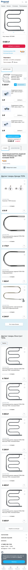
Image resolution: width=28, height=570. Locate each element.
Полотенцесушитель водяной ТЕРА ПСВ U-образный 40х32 (13, 272)
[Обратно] (3, 78)
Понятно (14, 562)
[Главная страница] (5, 2)
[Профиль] (3, 568)
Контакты (3, 540)
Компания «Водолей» (6, 537)
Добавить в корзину (14, 46)
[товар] (14, 188)
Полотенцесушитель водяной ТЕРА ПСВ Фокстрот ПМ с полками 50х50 (16, 77)
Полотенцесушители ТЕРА (9, 51)
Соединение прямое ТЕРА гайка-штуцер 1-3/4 (17, 91)
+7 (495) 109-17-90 (6, 544)
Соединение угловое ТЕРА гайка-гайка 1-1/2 (17, 106)
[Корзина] (24, 568)
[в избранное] (24, 32)
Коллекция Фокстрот (8, 53)
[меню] (26, 2)
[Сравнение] (10, 568)
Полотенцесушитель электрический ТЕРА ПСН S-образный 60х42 (12, 307)
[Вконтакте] (2, 552)
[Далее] (25, 78)
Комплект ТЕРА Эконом (9, 201)
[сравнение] (3, 32)
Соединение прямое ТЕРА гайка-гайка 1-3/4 (17, 121)
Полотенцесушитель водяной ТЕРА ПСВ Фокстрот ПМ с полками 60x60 (13, 369)
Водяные (4, 343)
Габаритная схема (11, 167)
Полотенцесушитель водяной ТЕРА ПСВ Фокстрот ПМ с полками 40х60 (13, 440)
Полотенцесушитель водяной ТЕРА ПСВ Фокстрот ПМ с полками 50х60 (13, 405)
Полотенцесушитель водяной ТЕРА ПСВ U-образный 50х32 (13, 236)
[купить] (24, 210)
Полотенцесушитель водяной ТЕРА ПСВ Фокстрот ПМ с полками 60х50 (13, 476)
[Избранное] (17, 568)
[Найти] (22, 2)
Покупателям (4, 534)
